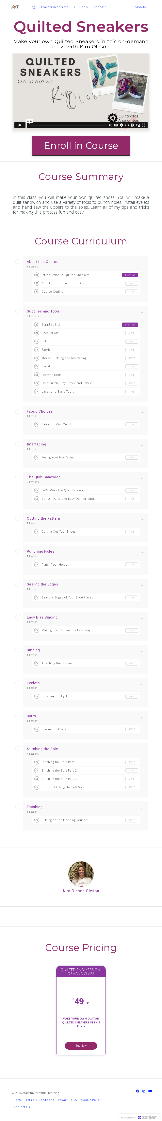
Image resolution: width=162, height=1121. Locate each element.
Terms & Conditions (40, 1100)
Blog (32, 7)
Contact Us (22, 1107)
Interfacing (36, 444)
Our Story (81, 7)
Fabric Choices (40, 411)
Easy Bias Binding (42, 617)
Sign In (140, 7)
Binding (33, 650)
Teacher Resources (54, 7)
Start (132, 283)
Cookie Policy (91, 1100)
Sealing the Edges (42, 584)
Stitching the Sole (42, 749)
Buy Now (81, 1045)
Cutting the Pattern (43, 518)
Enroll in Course (81, 145)
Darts (31, 716)
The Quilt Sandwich (44, 477)
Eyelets (33, 683)
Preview (130, 275)
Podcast (100, 7)
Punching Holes (41, 551)
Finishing (35, 807)
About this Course (42, 262)
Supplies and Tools (43, 311)
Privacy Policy (67, 1100)
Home (18, 1100)
